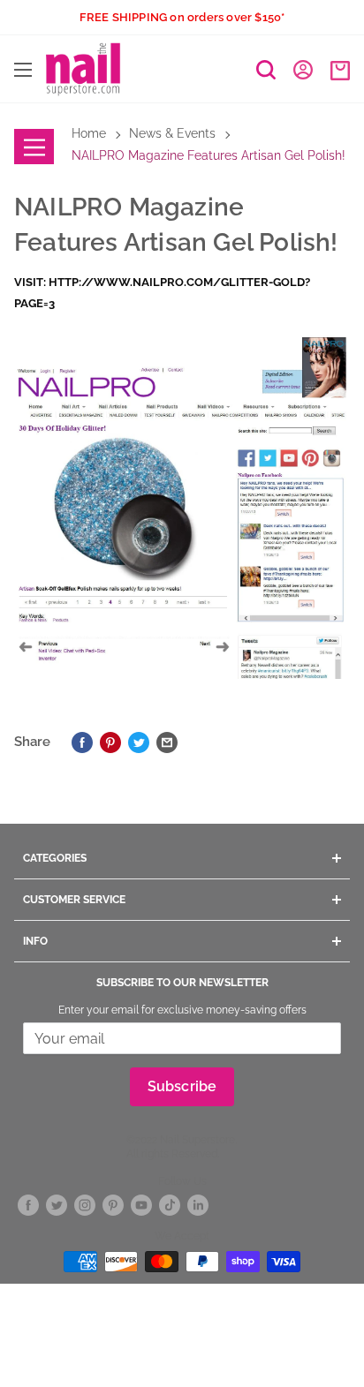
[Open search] (266, 69)
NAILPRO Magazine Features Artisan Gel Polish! (208, 155)
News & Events (172, 133)
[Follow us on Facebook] (28, 1205)
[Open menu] (23, 70)
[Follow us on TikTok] (169, 1205)
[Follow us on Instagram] (84, 1205)
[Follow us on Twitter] (56, 1205)
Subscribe (182, 1086)
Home (89, 133)
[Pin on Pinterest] (110, 741)
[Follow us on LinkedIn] (198, 1205)
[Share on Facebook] (82, 741)
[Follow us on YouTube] (141, 1205)
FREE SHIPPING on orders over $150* (182, 17)
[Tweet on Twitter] (138, 741)
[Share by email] (167, 741)
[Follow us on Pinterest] (113, 1205)
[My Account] (303, 69)
